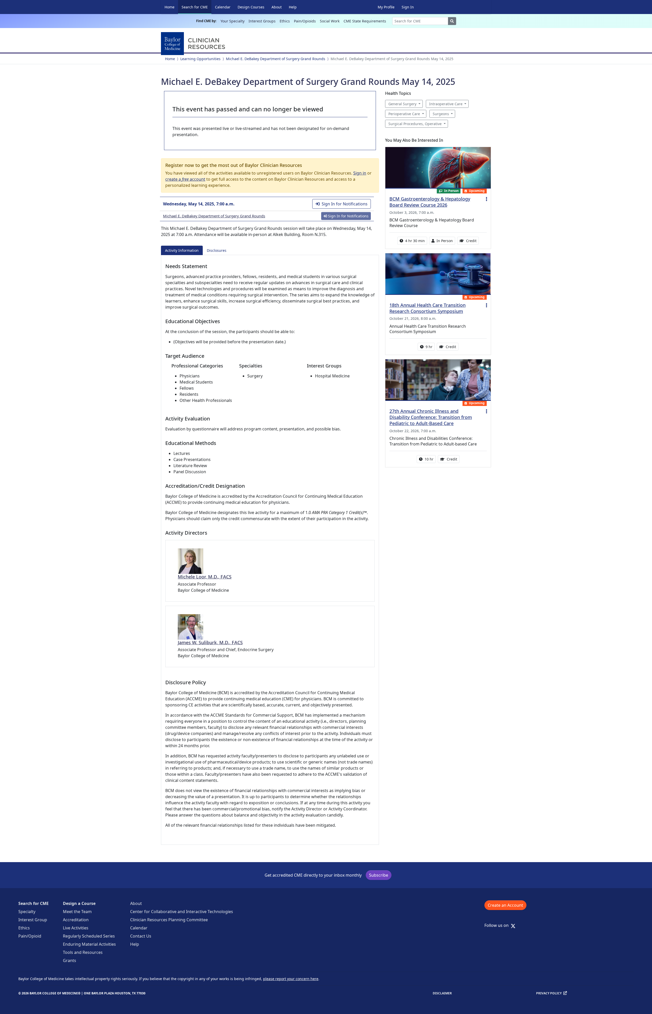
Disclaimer (442, 993)
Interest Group (32, 920)
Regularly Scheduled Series (89, 936)
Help (293, 7)
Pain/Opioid (29, 936)
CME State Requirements (365, 21)
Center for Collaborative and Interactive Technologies (181, 911)
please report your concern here (290, 978)
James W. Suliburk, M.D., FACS (210, 642)
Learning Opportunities (200, 58)
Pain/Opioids (305, 21)
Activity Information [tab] (182, 250)
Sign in (359, 173)
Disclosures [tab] (216, 250)
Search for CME (196, 6)
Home (169, 7)
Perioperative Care (404, 113)
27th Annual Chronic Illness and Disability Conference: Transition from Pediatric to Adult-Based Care (430, 417)
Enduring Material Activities (89, 944)
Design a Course (79, 903)
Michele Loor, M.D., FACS (205, 577)
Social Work (329, 21)
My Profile (386, 7)
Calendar (222, 7)
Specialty (26, 911)
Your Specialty (232, 21)
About (276, 7)
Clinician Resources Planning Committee (169, 920)
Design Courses (251, 7)
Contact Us (140, 936)
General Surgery (402, 103)
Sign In (408, 7)
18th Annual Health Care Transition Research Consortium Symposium (427, 308)
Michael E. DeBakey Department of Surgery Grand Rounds (275, 58)
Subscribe (378, 875)
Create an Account (505, 905)
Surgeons (441, 113)
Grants (69, 960)
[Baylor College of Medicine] (194, 43)
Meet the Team (77, 911)
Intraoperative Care (446, 103)
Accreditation (76, 920)
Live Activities (75, 928)
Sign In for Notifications (345, 204)
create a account (185, 179)
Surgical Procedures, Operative (415, 123)
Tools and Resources (83, 952)
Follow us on (498, 925)
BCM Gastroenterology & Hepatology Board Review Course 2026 (429, 202)
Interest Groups (262, 21)
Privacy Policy (549, 993)
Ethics (285, 21)
